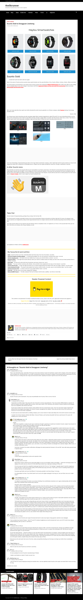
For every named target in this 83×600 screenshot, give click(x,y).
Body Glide (10, 262)
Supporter (52, 12)
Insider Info (23, 12)
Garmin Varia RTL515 (13, 265)
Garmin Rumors (71, 579)
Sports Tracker (14, 174)
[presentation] (75, 571)
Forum (42, 12)
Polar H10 (10, 270)
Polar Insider (70, 581)
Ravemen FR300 (12, 259)
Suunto (12, 337)
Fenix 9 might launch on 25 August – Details (25, 584)
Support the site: (25, 301)
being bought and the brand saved (15, 87)
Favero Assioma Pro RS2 (13, 267)
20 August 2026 (37, 588)
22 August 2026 (4, 588)
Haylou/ (62, 110)
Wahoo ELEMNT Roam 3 (13, 271)
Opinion (52, 581)
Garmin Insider (10, 571)
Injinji (9, 254)
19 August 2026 (70, 592)
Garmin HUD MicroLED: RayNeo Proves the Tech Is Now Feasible (8, 585)
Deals (17, 12)
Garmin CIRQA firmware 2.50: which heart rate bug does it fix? (41, 585)
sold (10, 337)
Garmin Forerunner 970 (13, 268)
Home (7, 12)
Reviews (31, 12)
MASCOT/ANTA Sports (53, 84)
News (10, 581)
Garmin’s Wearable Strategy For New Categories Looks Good (57, 585)
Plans (36, 12)
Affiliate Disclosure (50, 303)
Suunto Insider (10, 21)
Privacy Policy (24, 597)
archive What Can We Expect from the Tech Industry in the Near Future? (22, 359)
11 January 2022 (10, 25)
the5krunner (12, 5)
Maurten (10, 264)
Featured (69, 578)
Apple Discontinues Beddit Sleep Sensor (66, 359)
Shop (12, 12)
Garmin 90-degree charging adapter (16, 256)
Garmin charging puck (13, 257)
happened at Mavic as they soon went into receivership (51, 86)
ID (26, 329)
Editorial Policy (42, 303)
